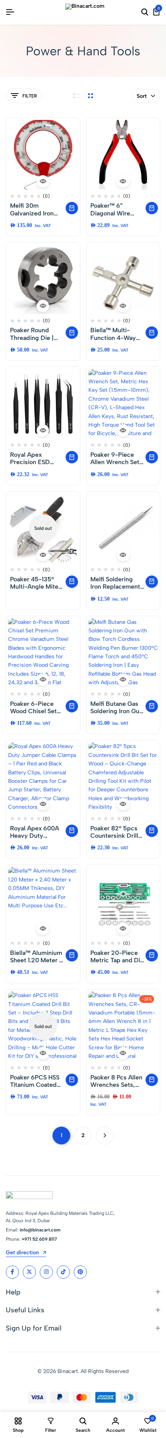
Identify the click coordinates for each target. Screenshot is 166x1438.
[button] (72, 208)
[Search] (145, 12)
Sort (142, 96)
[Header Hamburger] (10, 12)
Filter (29, 96)
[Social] (12, 1272)
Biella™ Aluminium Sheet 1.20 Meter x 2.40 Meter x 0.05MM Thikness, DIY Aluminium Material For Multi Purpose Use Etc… (36, 956)
